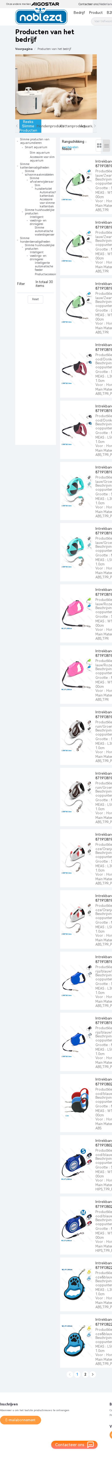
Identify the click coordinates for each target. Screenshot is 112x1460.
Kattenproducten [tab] (75, 126)
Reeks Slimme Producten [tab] (28, 125)
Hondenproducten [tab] (52, 126)
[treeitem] (35, 150)
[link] (54, 49)
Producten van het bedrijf (54, 49)
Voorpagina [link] (24, 49)
